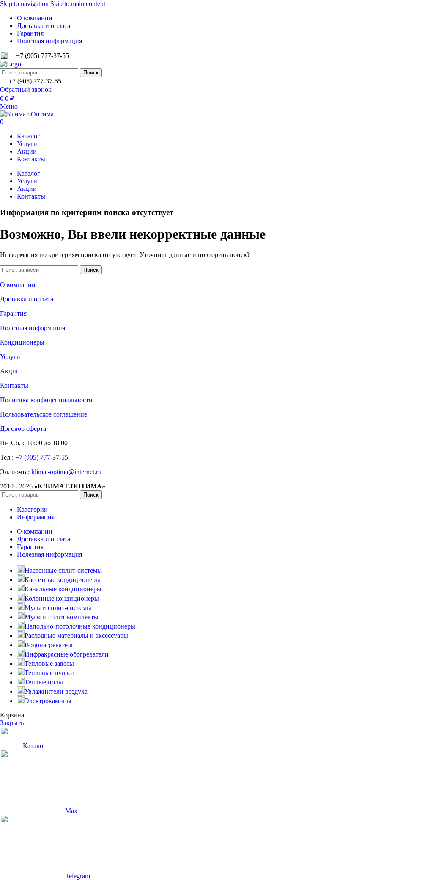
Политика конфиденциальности (46, 399)
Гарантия (13, 313)
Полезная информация (32, 327)
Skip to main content (77, 3)
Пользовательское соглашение (43, 414)
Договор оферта (23, 428)
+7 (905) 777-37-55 (41, 457)
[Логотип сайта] (10, 64)
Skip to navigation (25, 3)
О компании (18, 284)
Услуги (10, 356)
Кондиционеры (22, 342)
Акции (10, 371)
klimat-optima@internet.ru (66, 471)
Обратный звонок (26, 89)
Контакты (14, 385)
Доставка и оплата (26, 299)
